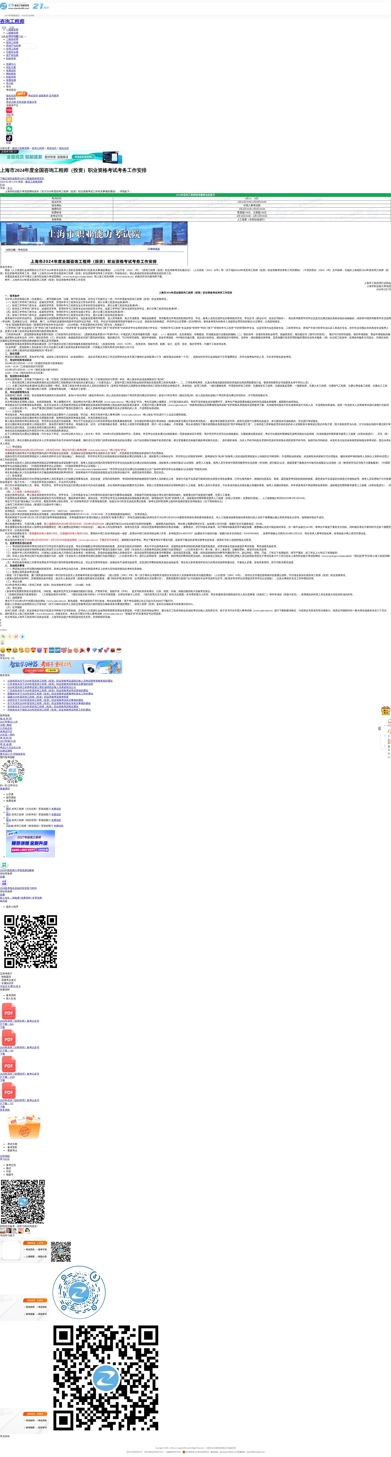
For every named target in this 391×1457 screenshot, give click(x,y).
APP (388, 725)
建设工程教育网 (20, 148)
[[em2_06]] (33, 650)
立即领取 (5, 1156)
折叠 (379, 728)
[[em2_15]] (88, 650)
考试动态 (52, 148)
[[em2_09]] (51, 650)
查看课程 (5, 788)
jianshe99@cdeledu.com (256, 1452)
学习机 (9, 83)
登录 (4, 27)
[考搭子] (61, 673)
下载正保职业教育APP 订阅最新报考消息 (22, 178)
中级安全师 (12, 52)
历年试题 (21, 102)
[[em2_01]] (2, 650)
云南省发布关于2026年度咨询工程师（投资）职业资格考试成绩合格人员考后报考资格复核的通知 (60, 681)
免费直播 (11, 80)
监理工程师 (12, 49)
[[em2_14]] (82, 650)
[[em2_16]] (94, 650)
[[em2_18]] (106, 650)
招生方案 (11, 67)
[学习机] (61, 163)
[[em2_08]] (45, 650)
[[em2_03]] (15, 650)
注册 (12, 27)
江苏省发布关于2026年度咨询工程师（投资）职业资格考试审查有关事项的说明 (50, 684)
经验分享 (32, 102)
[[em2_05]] (27, 650)
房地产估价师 (13, 45)
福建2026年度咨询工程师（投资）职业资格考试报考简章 (38, 697)
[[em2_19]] (112, 650)
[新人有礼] (386, 710)
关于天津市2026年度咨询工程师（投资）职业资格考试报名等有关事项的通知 (49, 703)
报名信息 (11, 95)
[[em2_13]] (76, 650)
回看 (2, 876)
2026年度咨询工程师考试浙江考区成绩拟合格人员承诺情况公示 (41, 687)
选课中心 (11, 64)
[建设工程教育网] (195, 6)
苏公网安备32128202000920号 (197, 1452)
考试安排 (33, 95)
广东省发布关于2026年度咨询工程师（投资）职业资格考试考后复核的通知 (47, 690)
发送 (2, 655)
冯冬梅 (9, 826)
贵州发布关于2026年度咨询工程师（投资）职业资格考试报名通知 (42, 706)
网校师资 (11, 73)
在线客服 (389, 736)
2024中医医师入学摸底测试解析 (17, 870)
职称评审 (11, 58)
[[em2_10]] (57, 650)
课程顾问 (389, 746)
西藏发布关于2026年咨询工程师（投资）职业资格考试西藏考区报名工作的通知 (50, 693)
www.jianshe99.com (181, 1448)
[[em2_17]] (100, 650)
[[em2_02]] (9, 650)
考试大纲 (11, 102)
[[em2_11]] (64, 650)
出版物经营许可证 (173, 1452)
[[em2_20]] (119, 650)
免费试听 (11, 70)
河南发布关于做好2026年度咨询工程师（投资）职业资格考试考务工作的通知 (49, 709)
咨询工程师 (12, 21)
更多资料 (5, 1110)
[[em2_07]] (39, 650)
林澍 (8, 820)
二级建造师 (12, 33)
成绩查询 (43, 95)
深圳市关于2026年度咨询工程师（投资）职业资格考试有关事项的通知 (45, 700)
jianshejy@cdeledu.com (228, 1452)
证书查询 (54, 95)
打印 (2, 185)
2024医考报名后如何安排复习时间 (18, 888)
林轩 (8, 809)
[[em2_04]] (21, 650)
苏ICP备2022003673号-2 (154, 1452)
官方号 (5, 36)
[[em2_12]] (70, 650)
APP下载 (19, 36)
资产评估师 (12, 55)
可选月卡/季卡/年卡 (10, 986)
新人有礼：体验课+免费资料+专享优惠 (21, 898)
